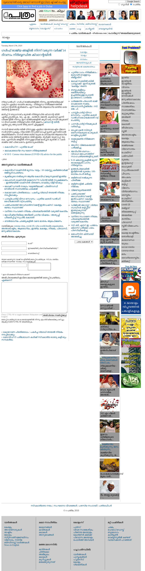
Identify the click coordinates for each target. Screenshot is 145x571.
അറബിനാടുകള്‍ (13, 530)
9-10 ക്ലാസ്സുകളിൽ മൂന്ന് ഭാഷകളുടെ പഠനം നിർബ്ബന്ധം (84, 162)
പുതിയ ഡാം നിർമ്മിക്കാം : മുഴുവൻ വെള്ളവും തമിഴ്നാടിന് (84, 75)
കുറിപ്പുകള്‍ (45, 559)
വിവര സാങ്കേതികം (83, 530)
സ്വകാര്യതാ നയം (41, 505)
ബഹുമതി (126, 166)
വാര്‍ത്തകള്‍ (79, 554)
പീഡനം (125, 173)
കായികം (126, 219)
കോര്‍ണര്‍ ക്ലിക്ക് (82, 535)
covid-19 (30, 226)
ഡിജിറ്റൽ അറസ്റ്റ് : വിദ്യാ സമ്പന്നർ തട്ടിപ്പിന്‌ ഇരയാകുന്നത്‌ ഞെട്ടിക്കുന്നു (84, 209)
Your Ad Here (131, 266)
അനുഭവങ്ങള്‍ (46, 535)
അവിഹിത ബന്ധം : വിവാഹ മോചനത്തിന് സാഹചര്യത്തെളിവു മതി (84, 154)
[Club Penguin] (131, 280)
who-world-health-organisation (49, 226)
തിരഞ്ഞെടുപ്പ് (128, 211)
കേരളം (43, 228)
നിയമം (52, 228)
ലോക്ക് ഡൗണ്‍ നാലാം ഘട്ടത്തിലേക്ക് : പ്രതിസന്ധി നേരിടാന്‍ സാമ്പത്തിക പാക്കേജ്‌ (31, 187)
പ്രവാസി (62, 228)
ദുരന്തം (125, 159)
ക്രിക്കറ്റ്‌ (125, 261)
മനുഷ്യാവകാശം (10, 231)
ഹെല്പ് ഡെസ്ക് (116, 530)
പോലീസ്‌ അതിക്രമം (127, 199)
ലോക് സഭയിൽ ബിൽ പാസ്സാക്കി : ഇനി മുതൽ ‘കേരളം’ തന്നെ (83, 83)
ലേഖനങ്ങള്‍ (45, 527)
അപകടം (126, 177)
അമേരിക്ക (126, 215)
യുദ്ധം (124, 243)
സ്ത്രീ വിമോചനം (129, 226)
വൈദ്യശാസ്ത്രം (130, 257)
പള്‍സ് (77, 527)
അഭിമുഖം (44, 554)
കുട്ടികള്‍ (126, 181)
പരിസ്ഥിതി (127, 156)
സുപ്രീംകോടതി (130, 170)
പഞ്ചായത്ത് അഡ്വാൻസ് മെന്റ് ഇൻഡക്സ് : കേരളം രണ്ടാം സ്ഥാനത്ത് (82, 198)
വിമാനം (125, 188)
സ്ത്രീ (123, 131)
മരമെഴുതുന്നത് (47, 562)
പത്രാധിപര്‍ (105, 505)
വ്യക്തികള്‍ (80, 564)
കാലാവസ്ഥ (127, 240)
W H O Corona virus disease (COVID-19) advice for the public (33, 154)
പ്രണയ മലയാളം (82, 532)
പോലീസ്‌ (126, 152)
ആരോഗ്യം (23, 228)
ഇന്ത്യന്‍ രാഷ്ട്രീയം (126, 82)
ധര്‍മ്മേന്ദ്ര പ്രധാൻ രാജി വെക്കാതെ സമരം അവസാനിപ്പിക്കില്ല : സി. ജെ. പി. (84, 105)
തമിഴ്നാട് (125, 208)
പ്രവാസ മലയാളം (83, 537)
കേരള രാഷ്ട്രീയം (130, 233)
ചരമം (124, 229)
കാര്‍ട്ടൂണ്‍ (113, 535)
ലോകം (8, 535)
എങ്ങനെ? (6, 280)
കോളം (76, 562)
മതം (123, 254)
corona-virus (19, 226)
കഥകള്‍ (43, 532)
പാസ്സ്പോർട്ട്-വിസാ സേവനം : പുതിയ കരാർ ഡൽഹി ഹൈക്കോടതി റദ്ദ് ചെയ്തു (84, 116)
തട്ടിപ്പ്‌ (124, 184)
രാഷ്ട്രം (8, 532)
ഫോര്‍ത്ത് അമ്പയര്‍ (83, 540)
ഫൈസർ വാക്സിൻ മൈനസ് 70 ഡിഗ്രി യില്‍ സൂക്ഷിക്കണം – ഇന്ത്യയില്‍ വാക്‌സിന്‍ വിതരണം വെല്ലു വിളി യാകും (36, 181)
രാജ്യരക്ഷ (127, 145)
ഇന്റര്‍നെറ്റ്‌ (127, 163)
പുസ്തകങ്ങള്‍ (80, 557)
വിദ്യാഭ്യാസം (129, 191)
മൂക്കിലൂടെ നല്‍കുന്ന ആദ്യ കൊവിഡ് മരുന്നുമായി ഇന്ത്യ (35, 176)
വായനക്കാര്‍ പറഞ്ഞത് (119, 540)
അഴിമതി (125, 117)
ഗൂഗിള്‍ (125, 4)
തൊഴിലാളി (127, 236)
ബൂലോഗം (113, 532)
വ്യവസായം (128, 149)
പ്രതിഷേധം (128, 103)
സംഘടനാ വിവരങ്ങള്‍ (65, 505)
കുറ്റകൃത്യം (127, 113)
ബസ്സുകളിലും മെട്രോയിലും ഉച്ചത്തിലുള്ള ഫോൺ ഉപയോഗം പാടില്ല (82, 94)
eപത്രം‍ (137, 4)
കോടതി (125, 124)
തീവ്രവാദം (127, 127)
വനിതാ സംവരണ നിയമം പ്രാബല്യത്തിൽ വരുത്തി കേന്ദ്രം (36, 211)
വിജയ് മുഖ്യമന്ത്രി (81, 190)
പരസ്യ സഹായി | (88, 505)
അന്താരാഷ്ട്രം (8, 228)
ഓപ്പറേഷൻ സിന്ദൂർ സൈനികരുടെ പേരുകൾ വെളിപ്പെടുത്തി (84, 132)
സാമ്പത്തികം (128, 110)
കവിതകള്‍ (44, 530)
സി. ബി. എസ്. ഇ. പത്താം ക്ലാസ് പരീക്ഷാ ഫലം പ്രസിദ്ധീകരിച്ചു (84, 228)
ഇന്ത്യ (35, 228)
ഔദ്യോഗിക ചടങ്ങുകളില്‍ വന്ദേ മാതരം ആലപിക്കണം (33, 221)
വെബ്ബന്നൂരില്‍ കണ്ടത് (119, 537)
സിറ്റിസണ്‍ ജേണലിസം (16, 537)
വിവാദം (125, 87)
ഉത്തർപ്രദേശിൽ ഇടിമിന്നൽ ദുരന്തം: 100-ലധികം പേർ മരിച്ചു (83, 171)
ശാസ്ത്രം (125, 195)
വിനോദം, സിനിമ (13, 540)
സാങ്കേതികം (128, 106)
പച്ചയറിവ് (78, 559)
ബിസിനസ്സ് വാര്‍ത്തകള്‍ (16, 542)
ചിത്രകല (44, 552)
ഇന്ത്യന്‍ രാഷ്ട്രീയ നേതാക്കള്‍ (127, 93)
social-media (127, 247)
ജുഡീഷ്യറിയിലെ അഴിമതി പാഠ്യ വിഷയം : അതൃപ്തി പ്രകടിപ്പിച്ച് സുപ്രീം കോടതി (32, 216)
